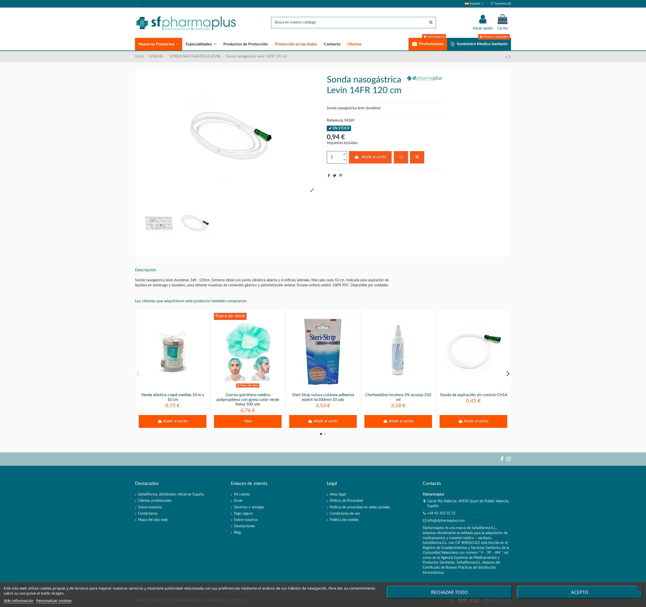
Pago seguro (243, 513)
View (248, 421)
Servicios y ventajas (249, 507)
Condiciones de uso (345, 513)
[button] (158, 44)
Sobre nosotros (150, 507)
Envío (238, 501)
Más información (18, 600)
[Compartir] (329, 176)
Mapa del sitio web (153, 520)
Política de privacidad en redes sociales (360, 507)
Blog (237, 532)
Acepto (579, 592)
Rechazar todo (449, 592)
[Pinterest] (340, 176)
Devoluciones (244, 526)
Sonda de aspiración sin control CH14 (473, 395)
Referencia (335, 120)
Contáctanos (148, 513)
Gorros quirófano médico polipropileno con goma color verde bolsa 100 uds (248, 399)
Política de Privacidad (346, 501)
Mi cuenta (242, 494)
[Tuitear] (334, 176)
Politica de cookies (344, 520)
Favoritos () (502, 3)
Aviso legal (338, 494)
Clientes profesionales (155, 501)
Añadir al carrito (374, 157)
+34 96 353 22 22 (441, 513)
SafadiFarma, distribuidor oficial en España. (171, 494)
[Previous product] (507, 57)
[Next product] (510, 57)
